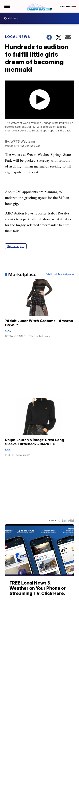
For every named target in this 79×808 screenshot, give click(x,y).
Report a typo (15, 246)
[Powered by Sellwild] (68, 520)
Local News (17, 37)
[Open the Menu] (7, 6)
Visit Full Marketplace (60, 274)
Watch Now (66, 6)
